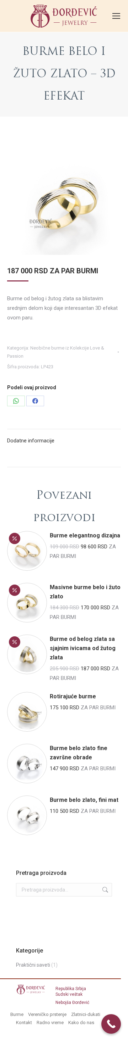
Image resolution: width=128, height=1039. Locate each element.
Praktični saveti (33, 965)
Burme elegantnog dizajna (85, 535)
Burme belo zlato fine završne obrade (78, 753)
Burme (16, 1014)
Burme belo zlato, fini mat (84, 800)
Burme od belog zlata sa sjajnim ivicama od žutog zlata (83, 648)
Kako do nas (81, 1022)
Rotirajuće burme (73, 696)
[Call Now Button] (111, 1024)
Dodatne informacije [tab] (30, 440)
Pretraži (104, 889)
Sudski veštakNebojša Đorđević (72, 996)
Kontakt (24, 1022)
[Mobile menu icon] (116, 16)
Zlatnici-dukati (85, 1014)
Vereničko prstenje (47, 1014)
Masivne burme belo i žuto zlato (85, 592)
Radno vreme (50, 1022)
